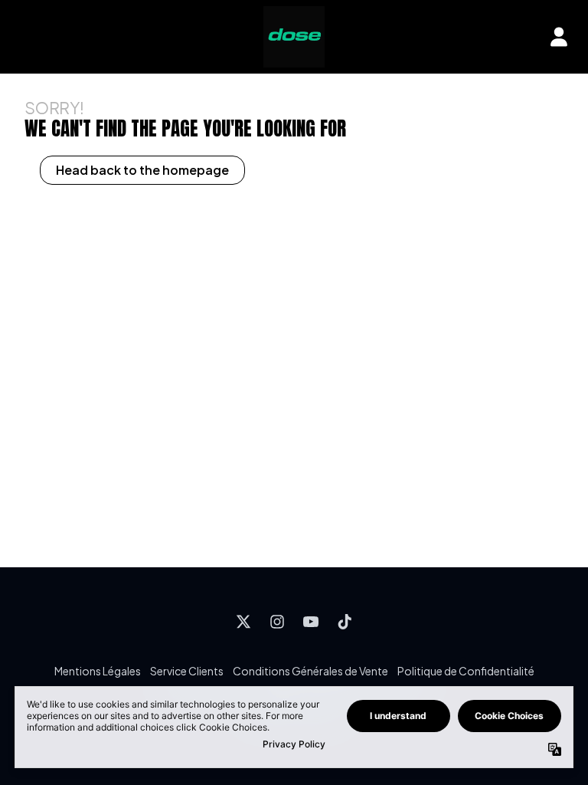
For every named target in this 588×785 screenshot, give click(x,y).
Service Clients (187, 671)
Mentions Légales (97, 671)
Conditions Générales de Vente (310, 671)
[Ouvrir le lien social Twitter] (243, 622)
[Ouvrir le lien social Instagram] (277, 622)
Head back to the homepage (142, 170)
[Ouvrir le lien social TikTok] (344, 622)
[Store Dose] (294, 36)
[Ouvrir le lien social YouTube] (311, 622)
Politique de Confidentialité (465, 671)
